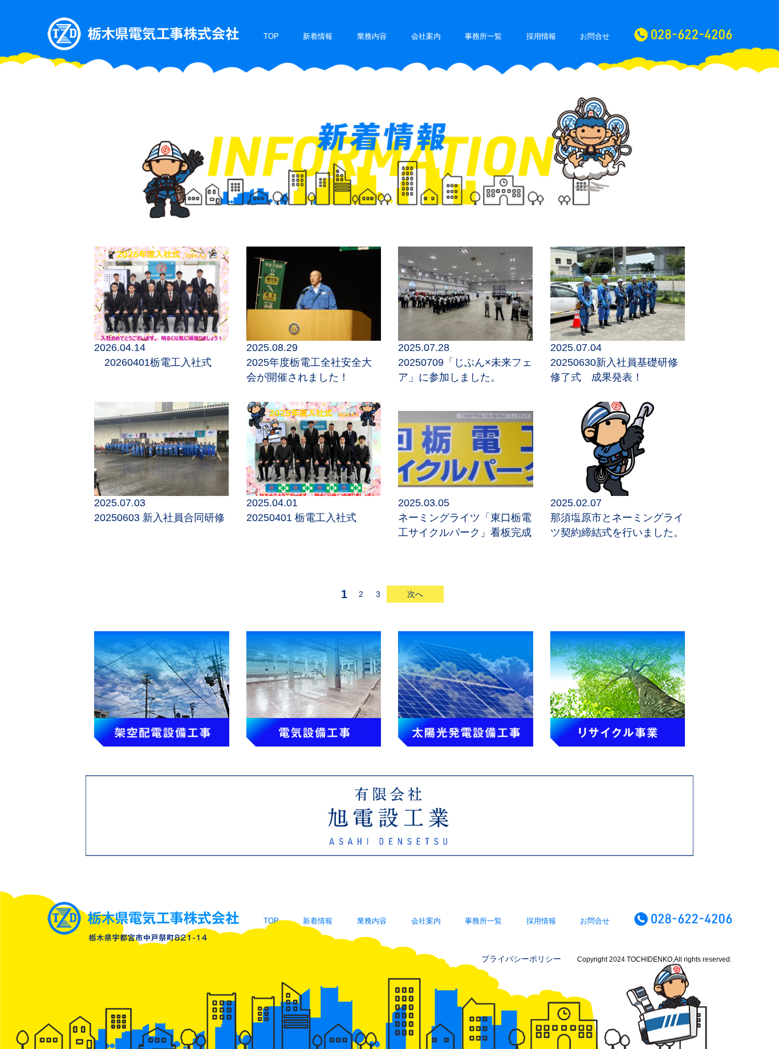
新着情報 (317, 36)
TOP (271, 36)
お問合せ (595, 36)
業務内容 (372, 36)
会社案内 (426, 36)
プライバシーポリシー (521, 958)
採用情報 (541, 36)
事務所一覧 (483, 36)
